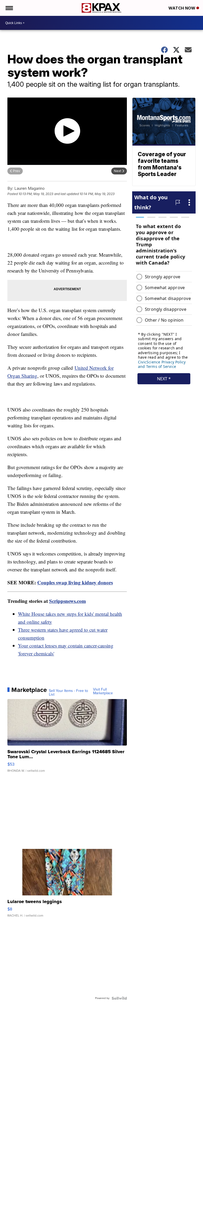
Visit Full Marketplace (103, 691)
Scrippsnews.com (67, 600)
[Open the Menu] (9, 8)
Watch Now (182, 8)
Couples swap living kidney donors (75, 582)
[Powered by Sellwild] (119, 998)
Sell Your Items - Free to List (68, 692)
